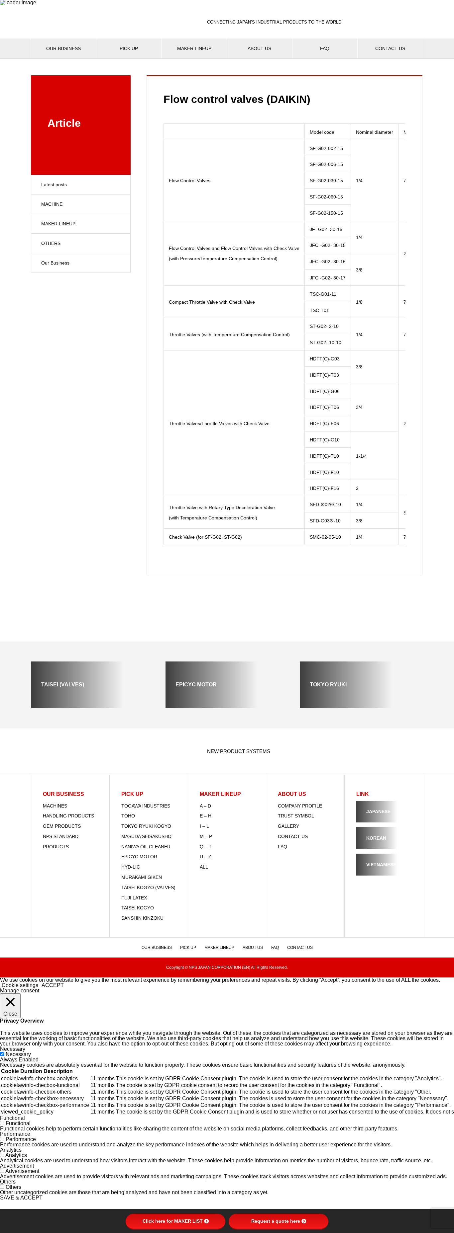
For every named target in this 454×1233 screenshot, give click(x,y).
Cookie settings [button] (20, 985)
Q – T (206, 846)
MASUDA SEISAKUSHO (146, 836)
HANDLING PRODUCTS (68, 815)
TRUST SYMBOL (296, 815)
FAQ (324, 48)
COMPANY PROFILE (300, 806)
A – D (205, 806)
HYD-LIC (130, 867)
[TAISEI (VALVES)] (92, 705)
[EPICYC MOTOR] (227, 705)
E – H (205, 815)
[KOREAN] (383, 846)
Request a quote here (275, 1221)
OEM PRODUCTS (62, 826)
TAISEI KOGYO (137, 907)
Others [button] (8, 1182)
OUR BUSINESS (63, 48)
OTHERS (50, 243)
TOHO (128, 815)
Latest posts (54, 184)
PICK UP (129, 48)
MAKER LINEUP (194, 48)
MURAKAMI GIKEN (141, 877)
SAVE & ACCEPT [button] (21, 1197)
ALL (204, 867)
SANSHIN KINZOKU (142, 918)
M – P (206, 836)
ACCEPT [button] (53, 985)
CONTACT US (390, 48)
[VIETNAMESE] (383, 873)
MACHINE (51, 204)
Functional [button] (12, 1118)
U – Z (205, 856)
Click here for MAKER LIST (173, 1221)
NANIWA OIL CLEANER (145, 846)
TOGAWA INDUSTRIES (145, 806)
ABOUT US (259, 48)
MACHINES (55, 806)
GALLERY (288, 826)
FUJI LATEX (134, 897)
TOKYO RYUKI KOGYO (146, 826)
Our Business (55, 263)
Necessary (18, 1054)
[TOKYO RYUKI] (361, 705)
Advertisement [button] (17, 1166)
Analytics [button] (11, 1150)
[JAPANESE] (383, 819)
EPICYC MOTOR (139, 856)
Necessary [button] (12, 1049)
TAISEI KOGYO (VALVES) (148, 887)
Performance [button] (15, 1134)
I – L (204, 826)
